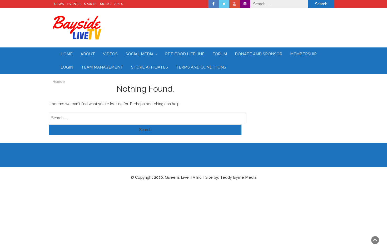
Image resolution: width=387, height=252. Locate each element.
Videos (110, 54)
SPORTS (90, 4)
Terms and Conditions (201, 67)
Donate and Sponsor (258, 54)
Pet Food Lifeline (185, 54)
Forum (219, 54)
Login (67, 67)
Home (67, 54)
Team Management (102, 67)
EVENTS (73, 4)
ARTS (118, 4)
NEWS (59, 4)
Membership (303, 54)
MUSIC (105, 4)
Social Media (140, 54)
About (88, 54)
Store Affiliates (149, 67)
